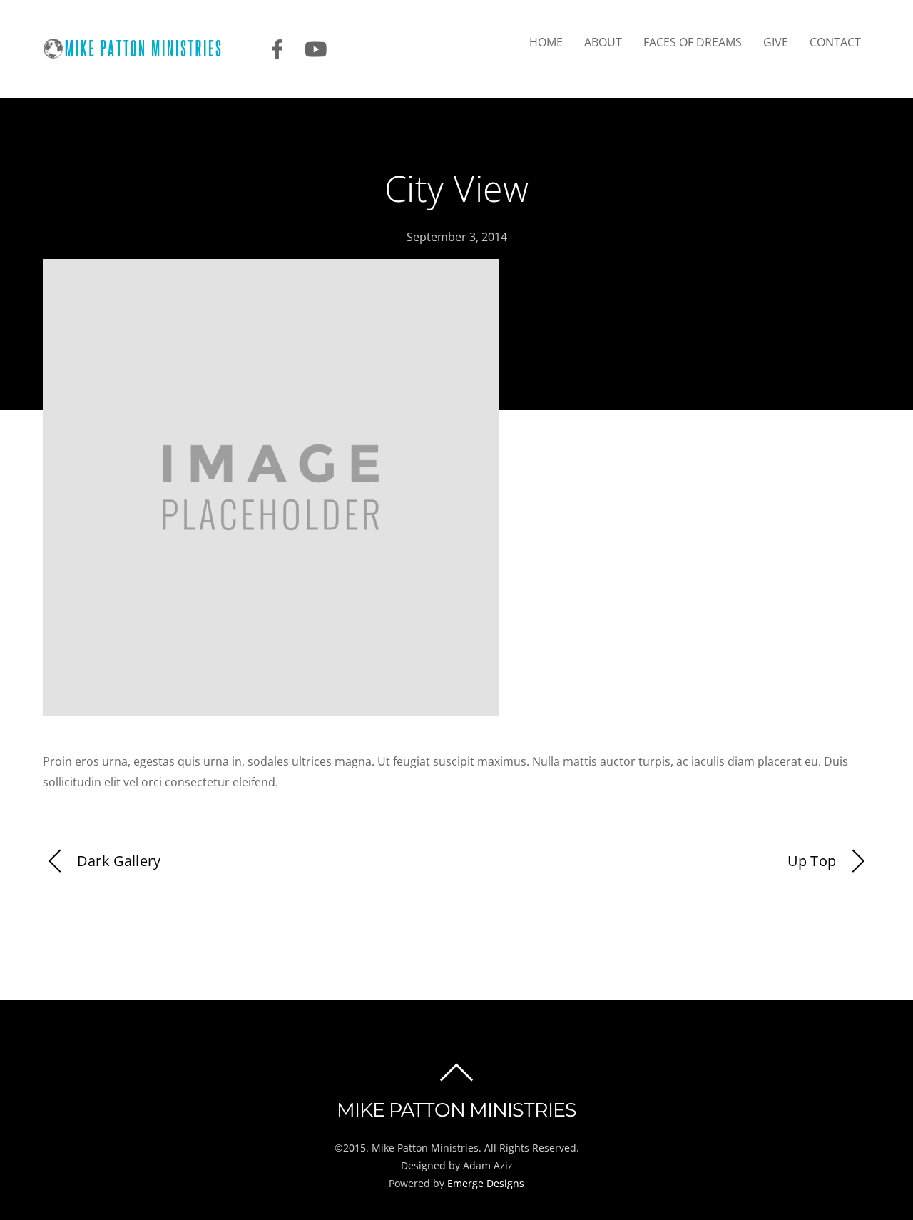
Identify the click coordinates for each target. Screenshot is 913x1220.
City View (456, 188)
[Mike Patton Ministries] (141, 52)
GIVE (775, 42)
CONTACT (835, 42)
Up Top (811, 860)
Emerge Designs (485, 1183)
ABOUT (603, 42)
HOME (546, 42)
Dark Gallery (118, 860)
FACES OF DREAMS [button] (692, 42)
